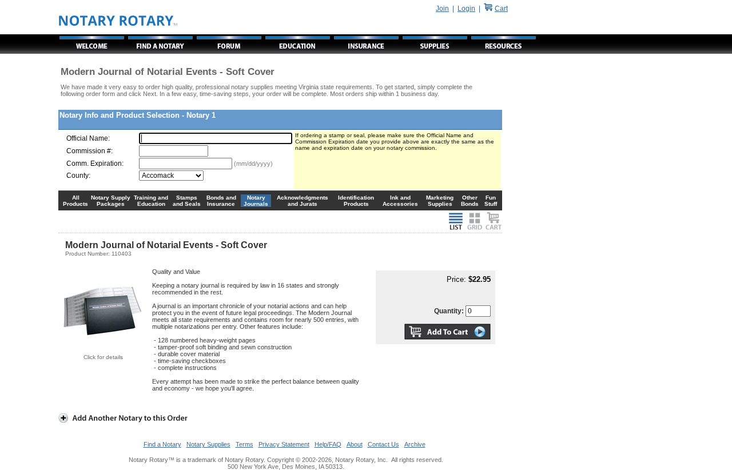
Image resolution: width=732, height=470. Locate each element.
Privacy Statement (283, 444)
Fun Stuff (490, 200)
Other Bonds (470, 200)
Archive (414, 444)
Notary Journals (256, 200)
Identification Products (356, 200)
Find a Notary (162, 444)
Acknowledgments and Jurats (302, 200)
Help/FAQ (328, 444)
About (355, 444)
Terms (244, 444)
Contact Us (383, 444)
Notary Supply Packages (110, 200)
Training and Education (151, 200)
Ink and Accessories (400, 200)
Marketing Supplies (439, 200)
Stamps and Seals (187, 200)
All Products (75, 200)
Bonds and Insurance (221, 200)
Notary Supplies (208, 444)
